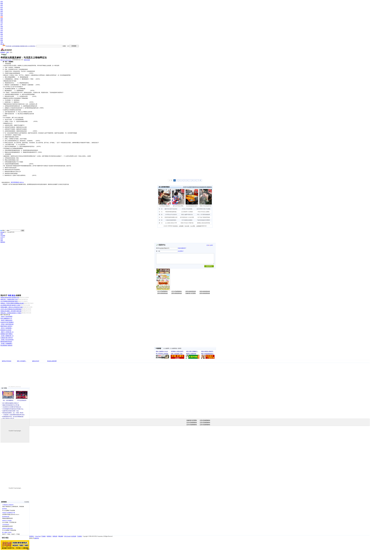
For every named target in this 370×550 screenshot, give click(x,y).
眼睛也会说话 (8, 320)
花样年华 (10, 337)
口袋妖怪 (2, 337)
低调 (6, 334)
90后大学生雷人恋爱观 (203, 211)
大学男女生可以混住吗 (171, 214)
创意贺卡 (10, 326)
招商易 (179, 348)
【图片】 (2, 332)
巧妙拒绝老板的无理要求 (203, 220)
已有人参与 (209, 245)
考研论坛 (21, 182)
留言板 (2, 232)
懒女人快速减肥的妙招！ (207, 353)
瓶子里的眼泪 (10, 322)
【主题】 (2, 335)
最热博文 (204, 187)
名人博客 (192, 226)
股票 (1, 11)
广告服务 (43, 536)
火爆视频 (198, 226)
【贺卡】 (2, 328)
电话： (5, 232)
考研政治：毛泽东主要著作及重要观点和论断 (12, 303)
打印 (1, 238)
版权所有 (36, 538)
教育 (1, 32)
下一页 (199, 180)
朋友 (6, 337)
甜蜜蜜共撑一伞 (9, 335)
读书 (1, 30)
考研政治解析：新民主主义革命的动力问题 (11, 307)
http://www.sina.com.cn (5, 60)
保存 (1, 234)
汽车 (1, 22)
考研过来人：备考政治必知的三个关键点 (10, 313)
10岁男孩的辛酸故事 (164, 206)
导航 (1, 42)
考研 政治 (11, 295)
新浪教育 (2, 52)
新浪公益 (7, 314)
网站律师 (60, 536)
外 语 (160, 209)
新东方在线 (27, 60)
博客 (1, 15)
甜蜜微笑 (2, 334)
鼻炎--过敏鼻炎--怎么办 (162, 351)
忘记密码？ (181, 251)
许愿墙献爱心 (8, 343)
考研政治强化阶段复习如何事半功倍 (9, 297)
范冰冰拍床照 (8, 316)
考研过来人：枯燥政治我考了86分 (9, 299)
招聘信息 (55, 536)
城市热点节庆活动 (6, 361)
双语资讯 (175, 226)
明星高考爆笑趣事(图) (171, 211)
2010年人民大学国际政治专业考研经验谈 (10, 309)
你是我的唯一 (8, 328)
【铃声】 (2, 320)
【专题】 (2, 339)
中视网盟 (158, 348)
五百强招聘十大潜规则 (187, 211)
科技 (1, 13)
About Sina (37, 536)
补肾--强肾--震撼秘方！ (192, 351)
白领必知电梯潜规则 (171, 220)
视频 (1, 19)
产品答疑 (79, 536)
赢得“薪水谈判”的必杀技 (171, 209)
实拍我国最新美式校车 (192, 206)
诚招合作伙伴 (35, 361)
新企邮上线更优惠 (52, 361)
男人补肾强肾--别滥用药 (162, 353)
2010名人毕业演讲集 (187, 209)
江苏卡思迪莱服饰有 (162, 291)
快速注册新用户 (182, 248)
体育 (1, 5)
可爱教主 (10, 334)
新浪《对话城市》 (21, 361)
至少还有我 (8, 330)
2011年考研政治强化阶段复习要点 (9, 301)
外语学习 (185, 187)
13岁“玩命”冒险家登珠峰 (203, 217)
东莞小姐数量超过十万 (6, 318)
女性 (1, 28)
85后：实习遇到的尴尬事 (203, 214)
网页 (3, 230)
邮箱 (1, 40)
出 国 (160, 217)
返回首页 (2, 242)
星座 (1, 34)
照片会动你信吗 (9, 339)
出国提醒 (181, 226)
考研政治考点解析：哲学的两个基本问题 (10, 311)
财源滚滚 (2, 330)
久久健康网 (166, 348)
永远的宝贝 (3, 322)
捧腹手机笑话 (3, 326)
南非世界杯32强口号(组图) (203, 209)
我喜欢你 (10, 345)
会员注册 (73, 536)
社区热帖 (199, 187)
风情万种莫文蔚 (9, 324)
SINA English (67, 536)
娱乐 (1, 7)
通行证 (2, 44)
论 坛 (160, 211)
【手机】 (2, 324)
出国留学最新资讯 (192, 187)
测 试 (160, 223)
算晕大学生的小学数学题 (187, 223)
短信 (1, 38)
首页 (1, 1)
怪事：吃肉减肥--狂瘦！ (177, 353)
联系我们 (49, 536)
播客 (1, 20)
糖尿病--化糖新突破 (191, 353)
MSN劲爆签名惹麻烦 (187, 220)
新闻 (1, 3)
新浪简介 (31, 536)
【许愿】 (2, 343)
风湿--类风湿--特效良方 (207, 351)
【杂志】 (2, 316)
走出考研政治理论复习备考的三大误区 (10, 305)
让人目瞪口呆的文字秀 (171, 223)
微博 (1, 17)
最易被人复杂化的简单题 (203, 223)
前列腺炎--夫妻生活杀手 (177, 351)
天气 (1, 36)
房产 (1, 24)
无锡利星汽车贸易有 (190, 293)
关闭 (1, 240)
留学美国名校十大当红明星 (187, 217)
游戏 (1, 26)
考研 (7, 52)
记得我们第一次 (9, 332)
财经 (1, 9)
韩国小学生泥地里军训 (205, 206)
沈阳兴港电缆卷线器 (190, 291)
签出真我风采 (3, 345)
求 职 (160, 220)
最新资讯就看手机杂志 (6, 341)
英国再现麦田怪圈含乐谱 (171, 217)
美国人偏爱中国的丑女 (187, 214)
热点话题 (187, 226)
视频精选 (209, 187)
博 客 (160, 214)
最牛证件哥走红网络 (178, 206)
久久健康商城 (173, 348)
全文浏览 (2, 235)
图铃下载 (2, 314)
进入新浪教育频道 (164, 187)
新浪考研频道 (15, 182)
